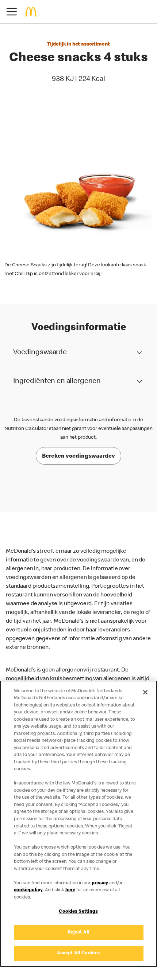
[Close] (145, 692)
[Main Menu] (11, 11)
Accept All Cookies (78, 953)
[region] (78, 824)
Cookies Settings (78, 911)
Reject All (78, 932)
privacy (100, 883)
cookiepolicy (28, 890)
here (70, 890)
